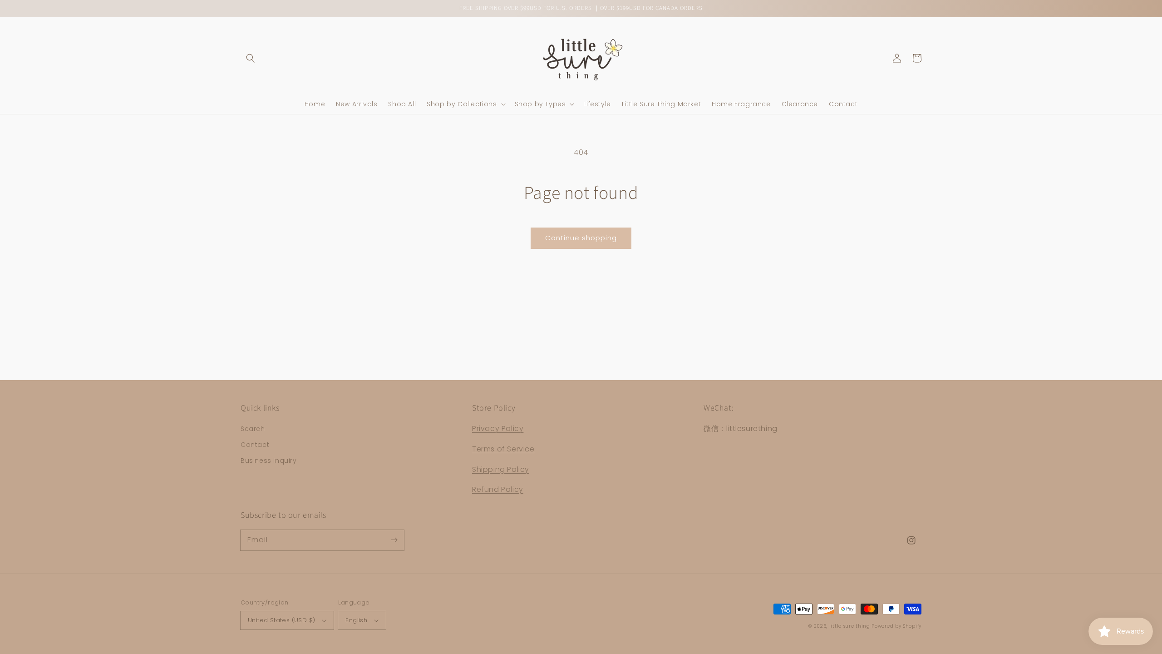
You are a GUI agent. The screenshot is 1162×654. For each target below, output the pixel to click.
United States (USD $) (281, 620)
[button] (251, 58)
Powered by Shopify (896, 626)
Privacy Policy (497, 428)
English (356, 620)
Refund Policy (497, 489)
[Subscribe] (394, 540)
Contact (255, 444)
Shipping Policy (500, 469)
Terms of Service (503, 449)
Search (253, 428)
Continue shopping (581, 238)
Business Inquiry (269, 460)
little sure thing (849, 626)
